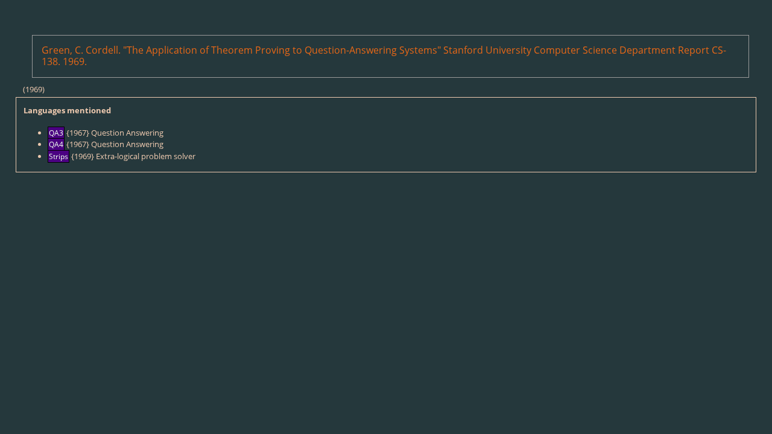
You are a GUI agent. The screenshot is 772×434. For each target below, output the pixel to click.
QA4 (56, 144)
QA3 (56, 133)
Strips (58, 156)
